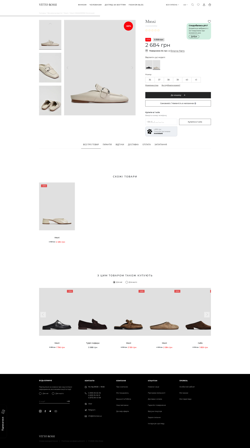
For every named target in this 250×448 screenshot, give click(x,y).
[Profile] (204, 5)
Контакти (89, 381)
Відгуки (120, 144)
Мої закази (183, 393)
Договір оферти (122, 411)
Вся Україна (171, 5)
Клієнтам (152, 381)
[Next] (50, 111)
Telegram (91, 410)
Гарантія (107, 144)
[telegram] (50, 411)
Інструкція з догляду (156, 424)
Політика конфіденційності (73, 441)
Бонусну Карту (178, 51)
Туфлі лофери (92, 343)
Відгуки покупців (155, 411)
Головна (42, 13)
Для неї (119, 282)
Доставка (133, 144)
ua (184, 5)
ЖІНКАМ (82, 5)
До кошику (176, 95)
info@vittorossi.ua (95, 416)
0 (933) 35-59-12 (94, 395)
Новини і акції (153, 387)
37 (159, 80)
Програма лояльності (156, 393)
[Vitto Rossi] (48, 5)
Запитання (161, 144)
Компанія (121, 381)
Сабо (200, 343)
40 (187, 80)
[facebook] (45, 411)
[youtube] (55, 411)
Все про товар (91, 144)
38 (168, 80)
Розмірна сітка (151, 85)
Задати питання (154, 417)
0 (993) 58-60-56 (94, 393)
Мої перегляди (185, 399)
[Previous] (50, 24)
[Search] (192, 5)
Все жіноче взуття (55, 13)
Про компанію (122, 387)
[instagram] (40, 411)
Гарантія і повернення (157, 405)
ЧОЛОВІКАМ (96, 5)
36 (150, 80)
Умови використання (48, 441)
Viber (90, 404)
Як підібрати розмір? (171, 85)
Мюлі (66, 13)
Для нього (133, 282)
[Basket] (210, 5)
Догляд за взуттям (115, 5)
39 (178, 80)
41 (196, 80)
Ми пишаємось (122, 393)
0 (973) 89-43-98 (94, 398)
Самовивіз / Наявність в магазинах (177, 103)
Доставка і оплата (155, 399)
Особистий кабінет (187, 387)
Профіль (183, 381)
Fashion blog (136, 5)
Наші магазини (122, 405)
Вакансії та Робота (123, 399)
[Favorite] (198, 5)
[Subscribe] (67, 401)
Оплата (146, 144)
